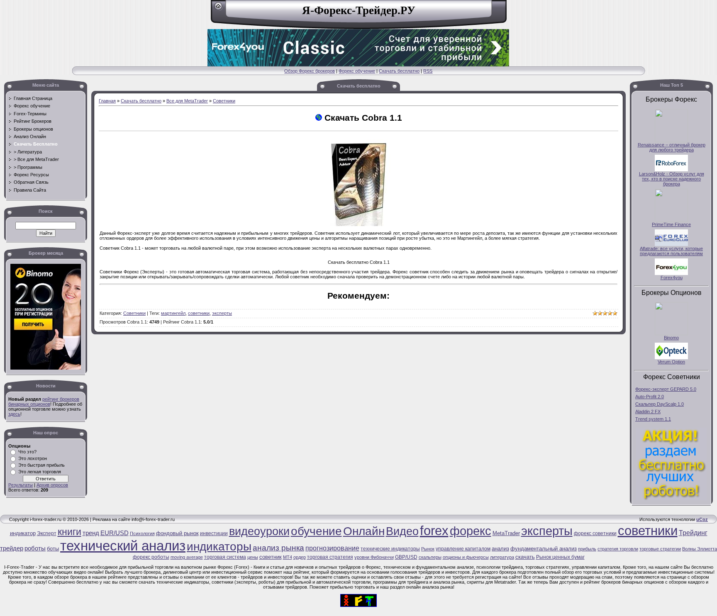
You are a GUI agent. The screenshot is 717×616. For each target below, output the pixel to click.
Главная (107, 100)
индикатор (23, 533)
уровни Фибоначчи (374, 557)
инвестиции (214, 533)
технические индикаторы (390, 549)
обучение (316, 531)
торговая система (225, 557)
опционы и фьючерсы (466, 557)
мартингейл (173, 313)
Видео (402, 531)
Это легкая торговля (39, 471)
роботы (35, 548)
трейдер (11, 548)
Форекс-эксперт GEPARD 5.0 (665, 389)
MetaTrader (506, 533)
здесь (14, 413)
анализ (500, 548)
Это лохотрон (32, 458)
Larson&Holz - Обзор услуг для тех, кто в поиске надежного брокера (671, 178)
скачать (525, 557)
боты (53, 548)
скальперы (430, 557)
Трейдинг (693, 532)
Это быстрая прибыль (41, 465)
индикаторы (219, 546)
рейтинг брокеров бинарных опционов (43, 402)
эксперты (222, 313)
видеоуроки (259, 531)
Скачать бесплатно (399, 70)
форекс (470, 531)
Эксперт (46, 533)
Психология (142, 533)
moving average (187, 557)
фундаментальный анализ (543, 548)
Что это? (27, 451)
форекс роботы (151, 557)
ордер (299, 557)
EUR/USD (114, 533)
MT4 (287, 557)
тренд (91, 533)
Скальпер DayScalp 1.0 (659, 404)
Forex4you (672, 277)
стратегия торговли (618, 548)
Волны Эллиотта (699, 548)
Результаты (20, 484)
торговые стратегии (660, 548)
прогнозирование (332, 548)
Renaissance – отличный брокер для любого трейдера (671, 147)
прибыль (587, 548)
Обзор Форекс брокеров (309, 70)
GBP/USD (406, 557)
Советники (224, 100)
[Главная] (218, 9)
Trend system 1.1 (653, 418)
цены (252, 557)
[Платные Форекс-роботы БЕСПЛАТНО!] (671, 498)
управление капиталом (463, 549)
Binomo (671, 337)
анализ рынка (278, 547)
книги (69, 531)
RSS (427, 70)
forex (434, 530)
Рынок (427, 548)
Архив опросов (52, 484)
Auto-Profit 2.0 (649, 396)
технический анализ (122, 545)
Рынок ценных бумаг (560, 557)
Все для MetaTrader (187, 100)
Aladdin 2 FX (648, 411)
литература (502, 557)
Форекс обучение (357, 70)
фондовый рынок (177, 533)
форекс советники (595, 533)
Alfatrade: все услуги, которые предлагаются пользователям (671, 251)
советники (199, 313)
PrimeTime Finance (671, 224)
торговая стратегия (330, 557)
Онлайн (364, 531)
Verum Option (671, 361)
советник (270, 557)
